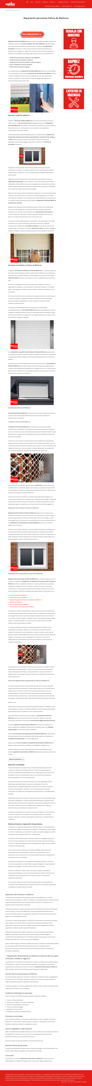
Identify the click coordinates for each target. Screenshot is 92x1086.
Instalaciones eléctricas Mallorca (19, 597)
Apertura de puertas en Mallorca (18, 595)
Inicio (31, 2)
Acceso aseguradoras (79, 6)
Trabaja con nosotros (63, 2)
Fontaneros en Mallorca (16, 602)
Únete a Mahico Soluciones (12, 10)
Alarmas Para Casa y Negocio (52, 6)
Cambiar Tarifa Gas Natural (78, 2)
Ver (22, 759)
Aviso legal (64, 1082)
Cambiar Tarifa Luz (67, 6)
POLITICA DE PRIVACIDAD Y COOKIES (77, 1082)
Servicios (52, 2)
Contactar (45, 2)
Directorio (37, 2)
